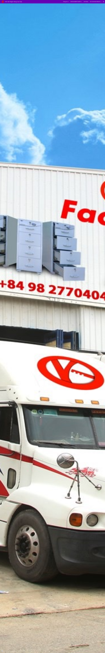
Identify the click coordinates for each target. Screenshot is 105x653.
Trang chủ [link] (65, 1)
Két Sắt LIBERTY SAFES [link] (76, 1)
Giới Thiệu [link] (86, 1)
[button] (103, 1)
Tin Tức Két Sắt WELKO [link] (95, 1)
